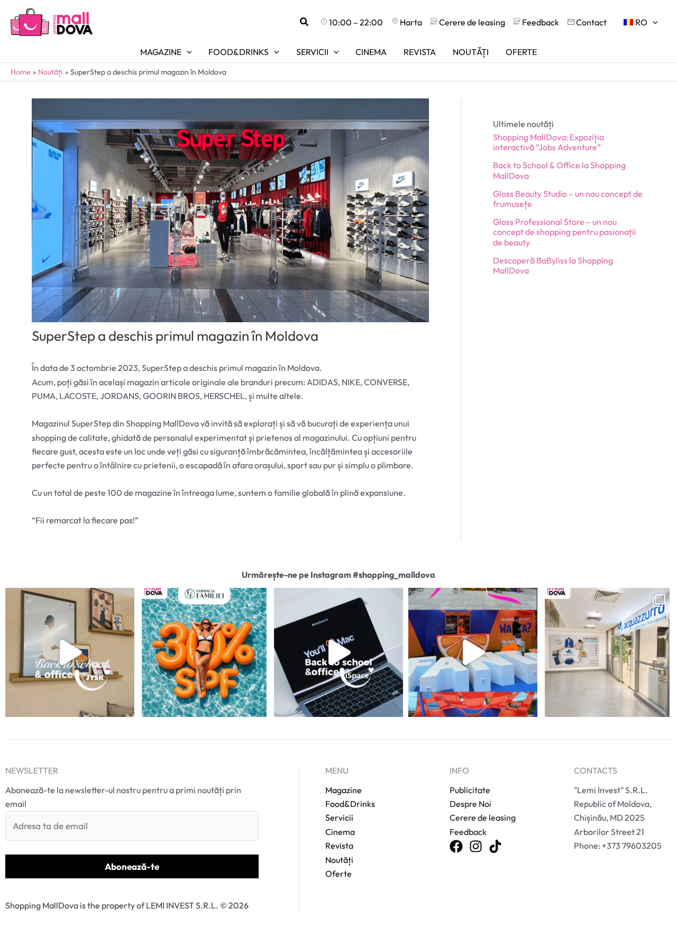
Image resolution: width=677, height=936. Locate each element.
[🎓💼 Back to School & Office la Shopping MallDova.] (338, 652)
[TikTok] (495, 847)
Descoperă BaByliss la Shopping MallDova (553, 265)
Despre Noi (470, 803)
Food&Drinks (350, 803)
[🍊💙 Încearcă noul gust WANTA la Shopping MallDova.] (472, 652)
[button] (304, 22)
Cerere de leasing (483, 817)
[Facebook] (456, 847)
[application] (652, 22)
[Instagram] (475, 847)
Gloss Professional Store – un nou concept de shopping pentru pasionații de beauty (564, 231)
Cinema (340, 831)
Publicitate (470, 790)
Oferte (338, 873)
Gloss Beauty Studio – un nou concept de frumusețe (568, 198)
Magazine (343, 790)
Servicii (339, 817)
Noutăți (339, 860)
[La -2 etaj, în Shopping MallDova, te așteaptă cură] (607, 652)
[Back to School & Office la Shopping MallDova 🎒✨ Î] (69, 652)
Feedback (468, 831)
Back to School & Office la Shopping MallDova (559, 170)
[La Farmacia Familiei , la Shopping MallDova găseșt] (204, 652)
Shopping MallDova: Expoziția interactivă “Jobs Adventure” (548, 142)
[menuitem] (640, 22)
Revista (339, 845)
